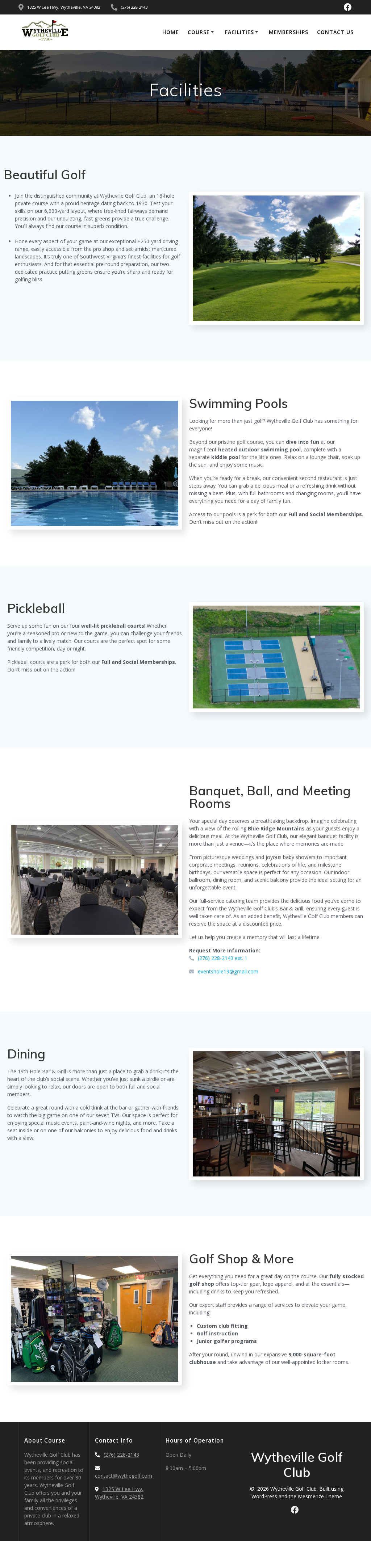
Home (170, 32)
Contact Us (335, 32)
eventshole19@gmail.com (228, 971)
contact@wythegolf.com (123, 1475)
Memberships (288, 32)
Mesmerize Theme (320, 1496)
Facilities (239, 32)
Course (199, 32)
